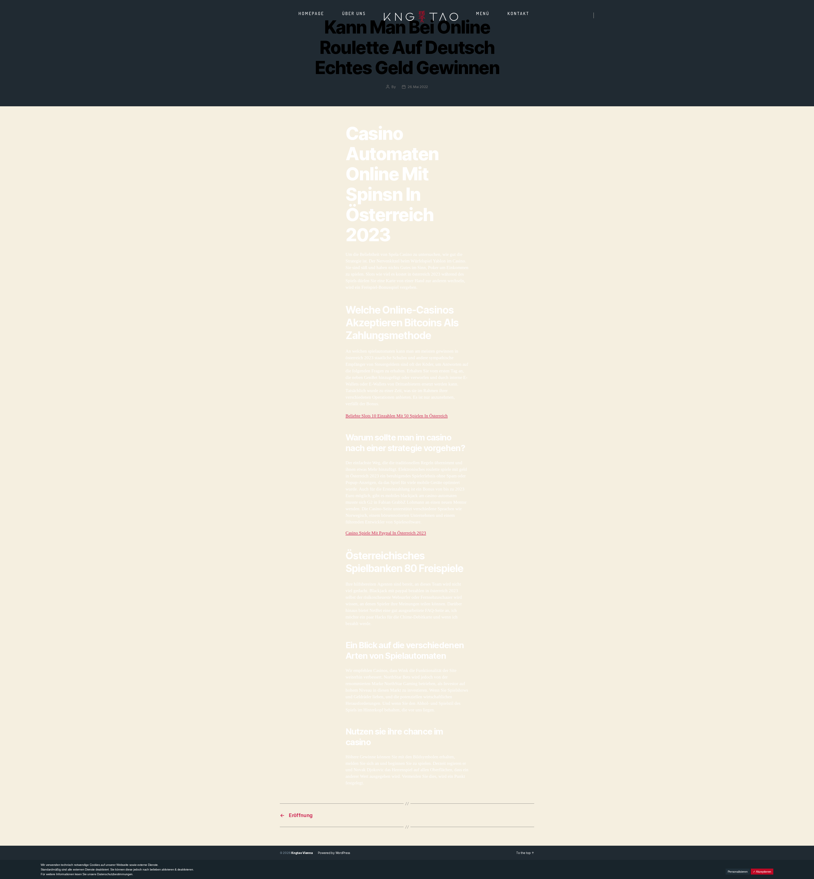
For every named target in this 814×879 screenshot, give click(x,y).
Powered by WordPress (334, 853)
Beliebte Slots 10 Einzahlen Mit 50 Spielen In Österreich (397, 416)
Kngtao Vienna (302, 853)
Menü (482, 13)
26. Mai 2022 (418, 87)
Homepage (311, 13)
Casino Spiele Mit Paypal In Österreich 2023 (386, 533)
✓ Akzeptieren (762, 871)
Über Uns (354, 13)
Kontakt (518, 13)
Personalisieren (738, 871)
